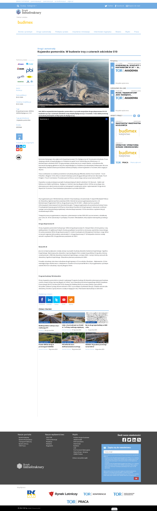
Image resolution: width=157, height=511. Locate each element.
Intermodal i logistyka (102, 32)
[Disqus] (74, 389)
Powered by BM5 (36, 508)
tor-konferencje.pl (60, 1)
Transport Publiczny (25, 442)
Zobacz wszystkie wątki (80, 458)
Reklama (49, 444)
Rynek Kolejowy (24, 437)
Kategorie (31, 6)
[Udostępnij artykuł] (20, 146)
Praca (136, 32)
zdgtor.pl (70, 1)
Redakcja (49, 442)
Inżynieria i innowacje (81, 32)
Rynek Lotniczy (23, 444)
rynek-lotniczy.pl (48, 1)
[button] (134, 118)
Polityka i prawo (61, 32)
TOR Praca (22, 446)
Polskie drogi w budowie (81, 437)
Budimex (76, 446)
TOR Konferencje (51, 440)
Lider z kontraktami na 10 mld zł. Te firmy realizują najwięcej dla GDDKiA (73, 327)
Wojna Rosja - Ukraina (80, 452)
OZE (74, 448)
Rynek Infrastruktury (25, 440)
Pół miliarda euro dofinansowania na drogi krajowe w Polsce (71, 347)
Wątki (127, 32)
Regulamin (49, 446)
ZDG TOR (49, 437)
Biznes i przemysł (25, 32)
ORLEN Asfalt (77, 440)
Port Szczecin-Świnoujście (81, 450)
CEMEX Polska (78, 454)
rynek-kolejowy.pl (36, 1)
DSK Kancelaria (78, 442)
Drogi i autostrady (43, 32)
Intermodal (77, 444)
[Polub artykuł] (17, 146)
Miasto (118, 32)
